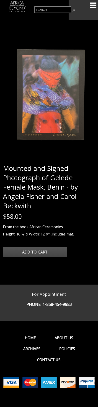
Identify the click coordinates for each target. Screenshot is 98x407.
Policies (67, 348)
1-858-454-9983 (57, 304)
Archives (31, 348)
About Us (64, 337)
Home (30, 337)
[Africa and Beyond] (17, 12)
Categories (93, 5)
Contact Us (48, 359)
